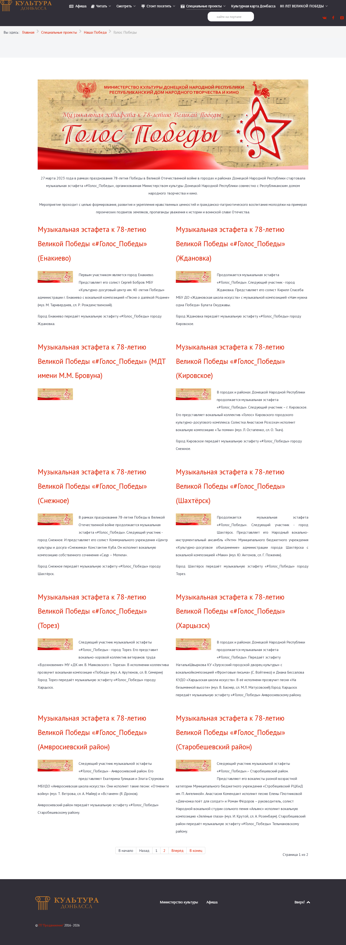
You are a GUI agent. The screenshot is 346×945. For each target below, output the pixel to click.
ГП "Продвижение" (51, 925)
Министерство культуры (179, 902)
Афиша (211, 902)
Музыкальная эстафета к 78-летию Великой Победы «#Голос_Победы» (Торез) (92, 611)
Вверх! (300, 902)
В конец (195, 850)
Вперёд (177, 850)
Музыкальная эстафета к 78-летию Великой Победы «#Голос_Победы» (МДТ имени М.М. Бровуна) (102, 361)
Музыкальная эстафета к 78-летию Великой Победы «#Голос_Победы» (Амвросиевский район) (92, 732)
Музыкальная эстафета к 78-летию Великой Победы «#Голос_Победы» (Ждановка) (230, 243)
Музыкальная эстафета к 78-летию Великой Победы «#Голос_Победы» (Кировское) (230, 361)
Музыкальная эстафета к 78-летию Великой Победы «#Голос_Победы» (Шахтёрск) (230, 486)
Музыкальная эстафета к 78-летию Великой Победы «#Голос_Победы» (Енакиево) (92, 243)
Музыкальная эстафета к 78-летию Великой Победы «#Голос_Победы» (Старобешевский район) (230, 732)
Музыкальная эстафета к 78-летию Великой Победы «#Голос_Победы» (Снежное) (92, 486)
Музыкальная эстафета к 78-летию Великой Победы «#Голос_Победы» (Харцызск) (230, 611)
